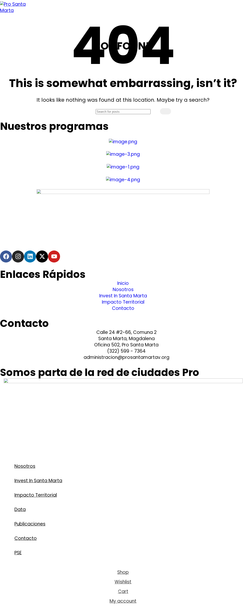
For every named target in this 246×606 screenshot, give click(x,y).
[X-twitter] (42, 256)
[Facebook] (6, 256)
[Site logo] (14, 10)
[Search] (165, 111)
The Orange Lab (23, 448)
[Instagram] (18, 256)
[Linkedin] (30, 256)
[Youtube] (54, 256)
